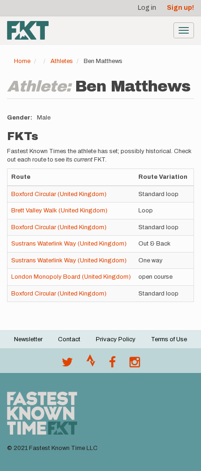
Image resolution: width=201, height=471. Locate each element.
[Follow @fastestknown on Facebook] (112, 364)
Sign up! (180, 7)
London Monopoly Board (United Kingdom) (71, 277)
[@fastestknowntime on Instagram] (134, 364)
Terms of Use (169, 339)
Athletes (61, 61)
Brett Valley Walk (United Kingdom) (59, 210)
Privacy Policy (116, 339)
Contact (69, 339)
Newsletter (28, 339)
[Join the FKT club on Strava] (90, 364)
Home (22, 61)
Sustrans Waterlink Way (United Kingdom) (69, 243)
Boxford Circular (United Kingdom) (59, 194)
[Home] (28, 30)
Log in (147, 7)
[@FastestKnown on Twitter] (67, 364)
